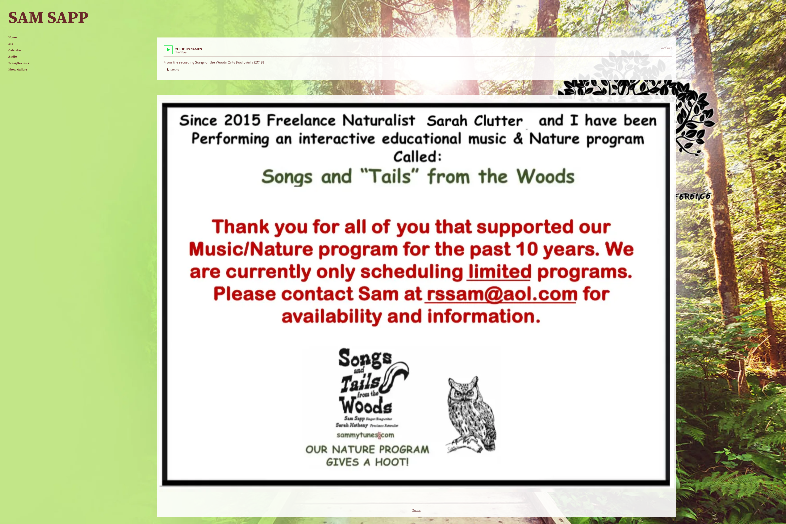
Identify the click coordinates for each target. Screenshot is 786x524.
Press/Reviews (18, 63)
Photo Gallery (17, 69)
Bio (10, 44)
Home (12, 37)
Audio (12, 56)
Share (175, 69)
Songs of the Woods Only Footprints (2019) (229, 62)
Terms (416, 510)
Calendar (14, 50)
